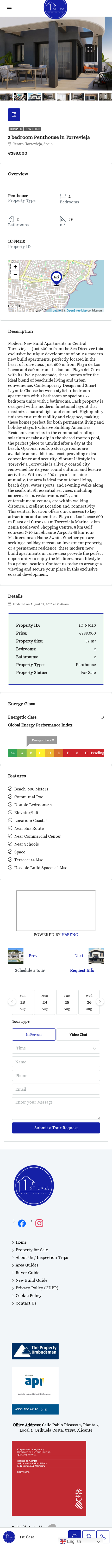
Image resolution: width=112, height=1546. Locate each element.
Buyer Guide (27, 1272)
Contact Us (26, 1303)
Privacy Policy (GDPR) (37, 1287)
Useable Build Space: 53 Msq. (41, 867)
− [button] (15, 274)
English (73, 1541)
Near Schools (26, 844)
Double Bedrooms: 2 (33, 804)
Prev (33, 955)
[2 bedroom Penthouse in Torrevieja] (56, 278)
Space (19, 851)
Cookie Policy (29, 1295)
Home (21, 1242)
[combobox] (56, 1048)
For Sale (16, 129)
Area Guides (27, 1265)
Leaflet (57, 310)
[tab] (14, 114)
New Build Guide (31, 1280)
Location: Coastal (30, 820)
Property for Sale (32, 1249)
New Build (33, 129)
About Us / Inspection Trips (42, 1257)
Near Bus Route (29, 828)
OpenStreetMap (77, 310)
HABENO (69, 934)
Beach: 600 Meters (31, 789)
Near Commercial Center (37, 836)
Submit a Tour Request (56, 1127)
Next (78, 955)
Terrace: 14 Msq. (29, 859)
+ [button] (15, 266)
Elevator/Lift (26, 812)
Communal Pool (29, 796)
